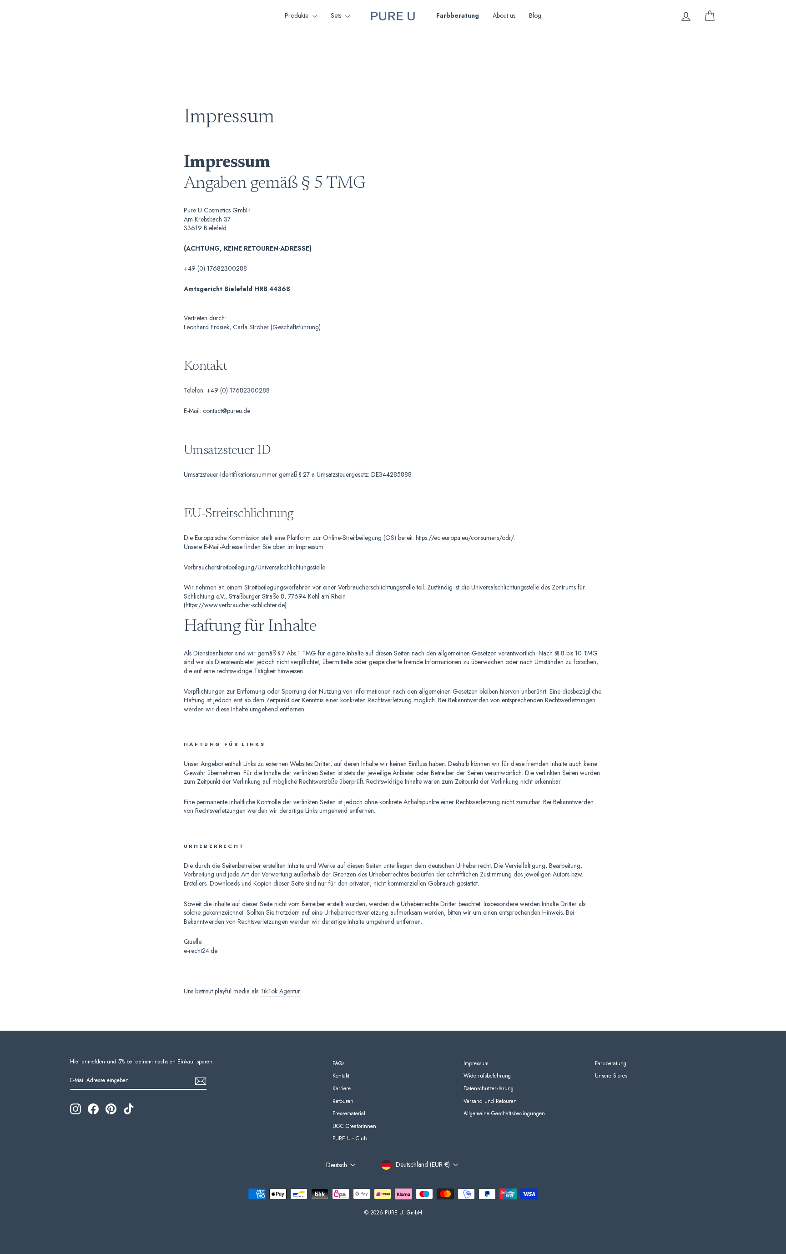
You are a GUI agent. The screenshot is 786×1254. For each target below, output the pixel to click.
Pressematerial (349, 1113)
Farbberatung (610, 1063)
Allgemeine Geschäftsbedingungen (504, 1113)
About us (504, 15)
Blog (535, 15)
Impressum (476, 1063)
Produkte (297, 15)
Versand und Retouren (490, 1101)
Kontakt (341, 1075)
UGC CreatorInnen (354, 1126)
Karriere (342, 1088)
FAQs (338, 1063)
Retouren (343, 1101)
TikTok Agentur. (280, 991)
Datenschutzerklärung (489, 1088)
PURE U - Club (350, 1138)
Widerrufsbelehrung (487, 1075)
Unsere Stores (611, 1075)
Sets (337, 15)
